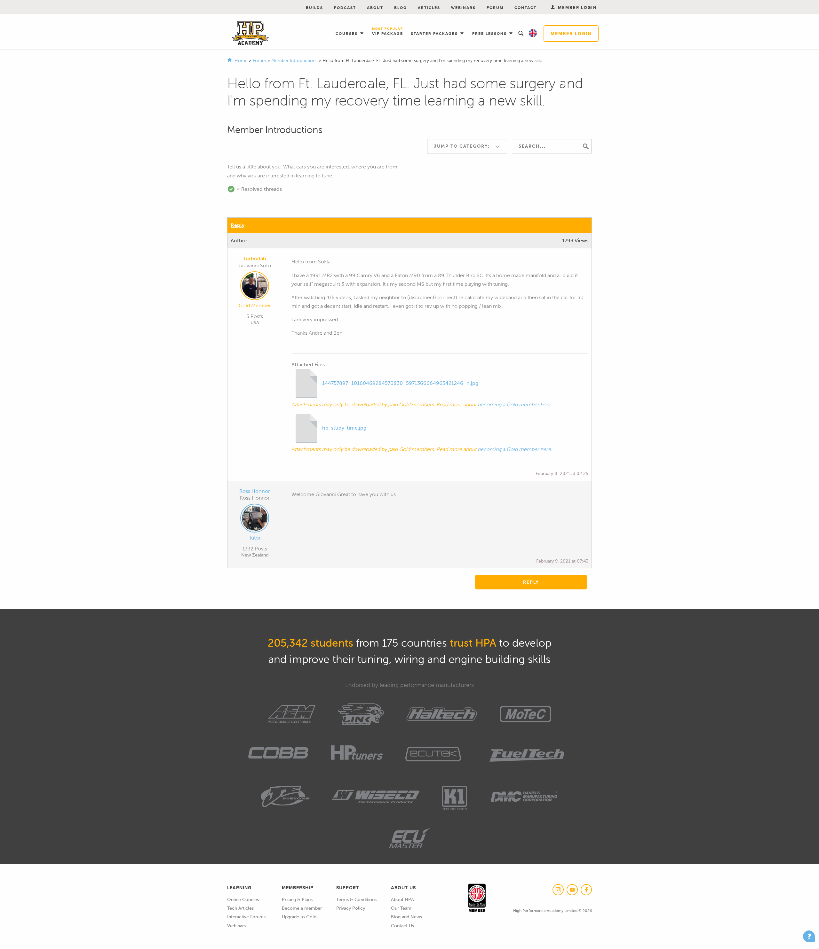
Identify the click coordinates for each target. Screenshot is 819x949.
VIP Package (387, 31)
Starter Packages (435, 33)
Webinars (463, 7)
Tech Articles (240, 908)
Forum (495, 7)
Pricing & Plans (297, 899)
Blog (400, 7)
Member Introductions (295, 60)
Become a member (302, 908)
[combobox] (467, 146)
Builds (314, 7)
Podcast (345, 7)
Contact (525, 7)
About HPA (402, 899)
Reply (237, 225)
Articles (429, 7)
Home (241, 60)
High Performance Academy (250, 33)
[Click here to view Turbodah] (255, 287)
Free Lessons (490, 33)
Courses (347, 33)
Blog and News (406, 917)
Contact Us (402, 926)
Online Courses (243, 899)
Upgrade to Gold (299, 917)
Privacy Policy (350, 908)
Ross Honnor (254, 491)
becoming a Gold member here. (515, 404)
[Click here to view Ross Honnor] (255, 519)
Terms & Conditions (356, 899)
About (375, 7)
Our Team (401, 908)
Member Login (571, 33)
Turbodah (254, 258)
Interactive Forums (246, 917)
